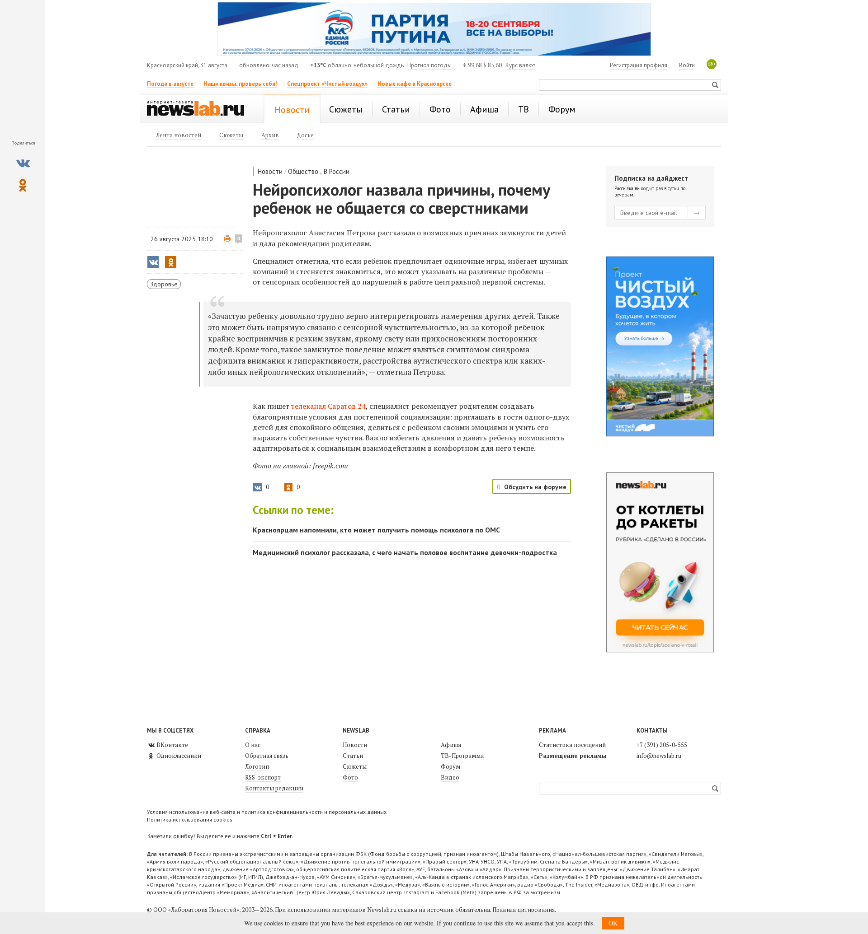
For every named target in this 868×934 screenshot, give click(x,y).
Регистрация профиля (638, 65)
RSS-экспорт (263, 777)
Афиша (451, 745)
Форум (450, 766)
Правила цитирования (523, 910)
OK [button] (613, 923)
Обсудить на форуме (535, 487)
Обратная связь (266, 756)
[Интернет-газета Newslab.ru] (200, 109)
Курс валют (520, 65)
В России (336, 171)
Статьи (353, 756)
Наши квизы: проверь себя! (240, 84)
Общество (303, 171)
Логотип (257, 766)
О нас (252, 745)
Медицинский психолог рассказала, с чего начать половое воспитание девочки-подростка (405, 552)
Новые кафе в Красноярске (414, 84)
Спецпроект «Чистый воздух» (327, 84)
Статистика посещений (572, 745)
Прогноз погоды (429, 65)
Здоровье (164, 284)
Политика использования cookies (189, 819)
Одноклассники (178, 756)
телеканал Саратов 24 (328, 406)
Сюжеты (355, 766)
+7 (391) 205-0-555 (662, 745)
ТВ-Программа (462, 756)
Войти (687, 65)
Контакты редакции (274, 788)
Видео (450, 777)
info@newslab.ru (659, 756)
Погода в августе (170, 84)
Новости (270, 171)
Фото (350, 777)
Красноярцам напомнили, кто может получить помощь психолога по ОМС (376, 529)
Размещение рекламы (572, 756)
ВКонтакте (171, 745)
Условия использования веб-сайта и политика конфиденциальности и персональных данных (267, 811)
